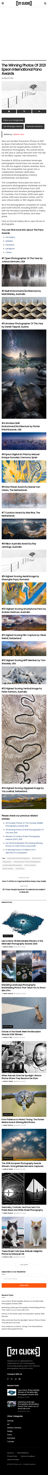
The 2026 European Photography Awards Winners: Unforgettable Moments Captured (22, 1164)
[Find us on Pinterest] (19, 1379)
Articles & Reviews (14, 1428)
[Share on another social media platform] (39, 111)
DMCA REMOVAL (23, 1453)
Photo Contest (30, 865)
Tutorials (10, 1441)
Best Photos (36, 858)
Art (8, 1424)
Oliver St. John (7, 1037)
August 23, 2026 (20, 1213)
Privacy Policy (12, 1456)
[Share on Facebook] (9, 111)
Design (10, 1431)
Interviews (11, 1438)
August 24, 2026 (20, 1125)
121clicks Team (18, 134)
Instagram (10, 248)
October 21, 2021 (7, 78)
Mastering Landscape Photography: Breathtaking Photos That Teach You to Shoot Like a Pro (24, 987)
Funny (9, 1435)
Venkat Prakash (8, 993)
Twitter (8, 252)
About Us (10, 1453)
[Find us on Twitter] (12, 1379)
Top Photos (20, 869)
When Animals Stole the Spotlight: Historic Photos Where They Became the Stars (22, 1077)
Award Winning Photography (18, 858)
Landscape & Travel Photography (27, 862)
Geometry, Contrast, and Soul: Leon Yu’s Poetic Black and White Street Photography (22, 1208)
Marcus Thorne (8, 947)
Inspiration (7, 862)
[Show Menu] (3, 3)
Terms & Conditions (28, 1456)
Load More (24, 1265)
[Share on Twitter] (24, 111)
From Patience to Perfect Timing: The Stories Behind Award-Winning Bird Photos (23, 1121)
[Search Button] (45, 3)
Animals (6, 1070)
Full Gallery (10, 237)
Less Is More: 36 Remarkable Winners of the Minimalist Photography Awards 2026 (22, 942)
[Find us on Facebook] (7, 1379)
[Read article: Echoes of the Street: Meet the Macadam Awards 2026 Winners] (24, 1013)
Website (9, 241)
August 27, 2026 (20, 947)
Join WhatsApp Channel (12, 126)
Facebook (9, 245)
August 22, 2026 (19, 1257)
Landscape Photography (12, 865)
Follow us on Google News (13, 120)
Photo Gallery (8, 869)
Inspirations (8, 936)
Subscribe (24, 1285)
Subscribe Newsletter (34, 126)
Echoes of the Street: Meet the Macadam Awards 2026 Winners (21, 1033)
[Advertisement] (24, 33)
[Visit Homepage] (24, 3)
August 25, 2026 (20, 993)
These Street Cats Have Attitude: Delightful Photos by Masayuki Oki (22, 1252)
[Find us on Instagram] (16, 1379)
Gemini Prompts (13, 1459)
